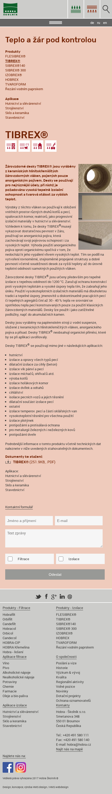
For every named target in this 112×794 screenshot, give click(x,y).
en (105, 22)
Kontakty (63, 705)
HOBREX (11, 79)
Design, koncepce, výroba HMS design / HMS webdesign (36, 787)
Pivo (6, 667)
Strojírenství (14, 108)
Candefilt (9, 623)
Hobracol (9, 628)
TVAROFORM (15, 84)
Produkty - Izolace (69, 607)
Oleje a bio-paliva (15, 695)
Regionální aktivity (70, 681)
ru (98, 22)
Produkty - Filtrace (16, 607)
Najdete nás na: (14, 755)
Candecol (9, 638)
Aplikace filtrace (15, 656)
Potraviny (10, 681)
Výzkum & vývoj (68, 672)
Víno (6, 663)
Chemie (8, 686)
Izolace (74, 559)
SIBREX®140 (15, 65)
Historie (62, 667)
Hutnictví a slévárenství (23, 103)
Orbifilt (8, 619)
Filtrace (23, 559)
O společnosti (66, 656)
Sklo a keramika (17, 112)
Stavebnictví (14, 117)
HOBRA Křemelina (16, 647)
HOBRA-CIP (11, 642)
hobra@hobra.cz (79, 744)
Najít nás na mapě (69, 749)
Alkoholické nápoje (16, 672)
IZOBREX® (13, 74)
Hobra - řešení (13, 652)
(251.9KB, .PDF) (34, 461)
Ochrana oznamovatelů (73, 700)
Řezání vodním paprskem (24, 89)
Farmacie (10, 691)
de (92, 22)
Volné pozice (65, 686)
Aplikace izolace (15, 705)
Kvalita (61, 677)
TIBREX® (63, 619)
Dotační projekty (68, 695)
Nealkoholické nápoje (18, 677)
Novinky (62, 691)
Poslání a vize (66, 663)
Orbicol (8, 633)
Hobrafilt (9, 614)
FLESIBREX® (15, 56)
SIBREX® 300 (15, 70)
